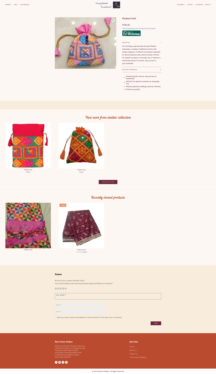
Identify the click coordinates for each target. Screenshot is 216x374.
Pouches (189, 4)
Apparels (8, 4)
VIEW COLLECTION (108, 182)
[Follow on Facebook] (56, 362)
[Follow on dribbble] (66, 362)
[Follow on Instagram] (59, 362)
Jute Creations (24, 4)
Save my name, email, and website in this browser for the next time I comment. (89, 317)
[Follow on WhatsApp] (63, 362)
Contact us (134, 354)
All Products (200, 4)
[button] (113, 20)
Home (132, 347)
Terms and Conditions (138, 357)
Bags (15, 4)
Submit (156, 323)
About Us (208, 4)
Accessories (180, 4)
